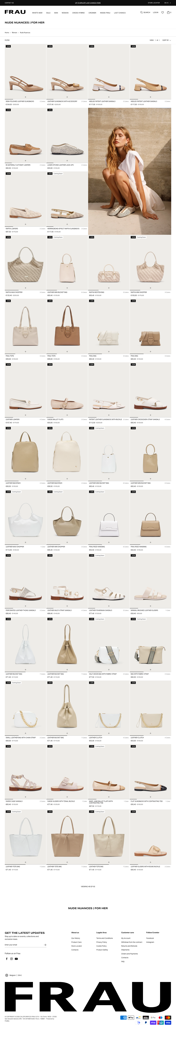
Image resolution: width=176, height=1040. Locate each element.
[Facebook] (7, 959)
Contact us (9, 3)
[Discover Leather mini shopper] (67, 517)
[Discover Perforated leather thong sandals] (25, 580)
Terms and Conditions (104, 938)
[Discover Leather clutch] (109, 708)
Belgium (13, 975)
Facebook (150, 938)
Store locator (154, 3)
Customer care (127, 933)
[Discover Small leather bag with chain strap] (25, 708)
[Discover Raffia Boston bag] (109, 262)
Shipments (125, 950)
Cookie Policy (101, 946)
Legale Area (101, 933)
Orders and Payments (129, 954)
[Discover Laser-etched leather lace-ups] (67, 135)
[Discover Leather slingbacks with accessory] (67, 71)
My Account (125, 938)
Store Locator (76, 946)
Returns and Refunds (129, 946)
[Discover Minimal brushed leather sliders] (150, 580)
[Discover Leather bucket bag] (25, 644)
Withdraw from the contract (131, 942)
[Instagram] (11, 959)
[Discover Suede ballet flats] (67, 389)
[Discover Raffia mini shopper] (150, 262)
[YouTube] (16, 959)
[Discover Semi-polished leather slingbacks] (25, 71)
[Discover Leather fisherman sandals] (109, 580)
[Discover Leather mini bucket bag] (67, 262)
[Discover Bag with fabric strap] (150, 644)
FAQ (122, 962)
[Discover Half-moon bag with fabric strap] (109, 644)
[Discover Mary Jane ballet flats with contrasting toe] (109, 771)
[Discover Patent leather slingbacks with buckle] (109, 389)
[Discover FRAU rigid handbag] (109, 517)
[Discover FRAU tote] (25, 326)
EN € (20, 975)
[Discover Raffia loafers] (25, 199)
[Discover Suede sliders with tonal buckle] (67, 771)
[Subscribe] (45, 944)
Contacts (74, 950)
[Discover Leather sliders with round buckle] (150, 837)
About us (75, 933)
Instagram (150, 942)
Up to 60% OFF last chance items (88, 3)
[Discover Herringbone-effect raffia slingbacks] (67, 199)
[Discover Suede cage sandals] (25, 771)
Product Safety (102, 950)
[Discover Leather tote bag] (25, 837)
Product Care (76, 942)
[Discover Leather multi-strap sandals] (67, 580)
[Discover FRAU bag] (109, 326)
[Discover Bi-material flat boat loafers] (25, 135)
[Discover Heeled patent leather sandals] (109, 71)
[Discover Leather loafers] (25, 389)
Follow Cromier (152, 933)
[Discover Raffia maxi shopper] (25, 262)
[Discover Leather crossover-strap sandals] (150, 389)
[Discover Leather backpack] (25, 453)
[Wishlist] (162, 12)
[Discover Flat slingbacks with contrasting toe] (150, 771)
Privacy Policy (101, 942)
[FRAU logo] (15, 12)
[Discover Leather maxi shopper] (25, 517)
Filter (7, 40)
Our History (75, 938)
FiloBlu (7, 1021)
